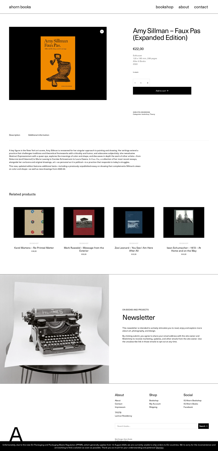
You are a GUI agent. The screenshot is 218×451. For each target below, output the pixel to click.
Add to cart (161, 90)
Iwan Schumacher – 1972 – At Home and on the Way (184, 249)
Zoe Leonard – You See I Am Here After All (134, 249)
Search (202, 426)
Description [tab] (14, 134)
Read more (33, 253)
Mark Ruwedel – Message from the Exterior (84, 249)
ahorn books (20, 6)
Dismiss (160, 447)
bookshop (145, 114)
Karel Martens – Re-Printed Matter (34, 247)
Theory (152, 114)
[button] (102, 31)
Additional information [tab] (38, 134)
